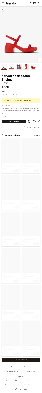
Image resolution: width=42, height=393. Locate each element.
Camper (4, 73)
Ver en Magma (14, 122)
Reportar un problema (32, 127)
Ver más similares (21, 360)
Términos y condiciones (13, 385)
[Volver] (3, 9)
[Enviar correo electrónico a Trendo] (25, 389)
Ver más (36, 135)
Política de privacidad (30, 385)
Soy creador (31, 371)
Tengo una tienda (12, 371)
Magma (6, 83)
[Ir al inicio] (11, 3)
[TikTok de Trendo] (21, 389)
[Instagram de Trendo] (16, 389)
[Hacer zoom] (39, 60)
